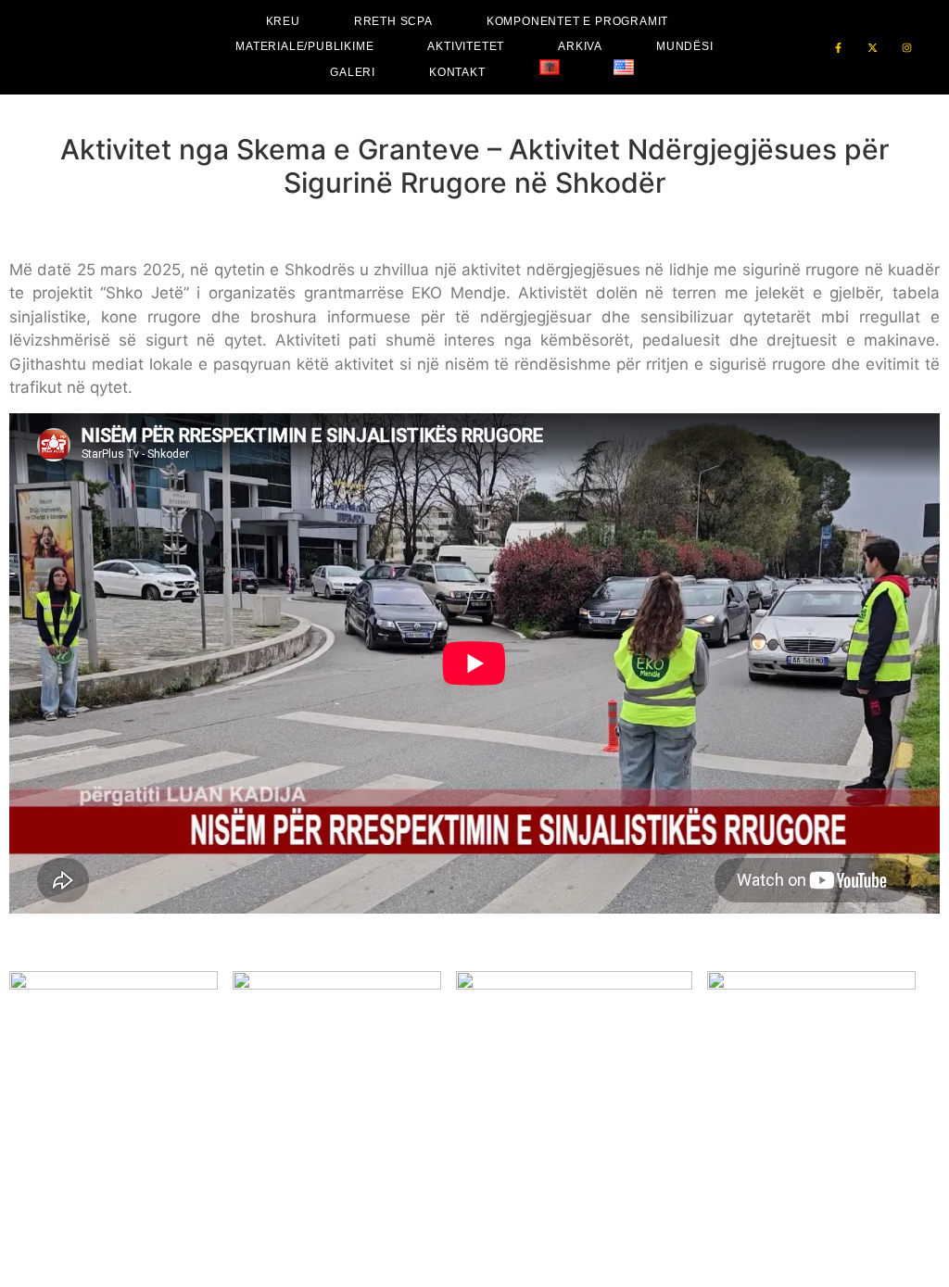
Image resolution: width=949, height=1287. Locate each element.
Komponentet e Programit (577, 21)
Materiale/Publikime (304, 46)
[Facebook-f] (838, 47)
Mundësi (685, 46)
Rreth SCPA (393, 21)
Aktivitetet (465, 46)
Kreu (283, 21)
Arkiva (580, 46)
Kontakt (457, 72)
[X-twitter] (872, 47)
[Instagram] (906, 47)
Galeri (352, 72)
